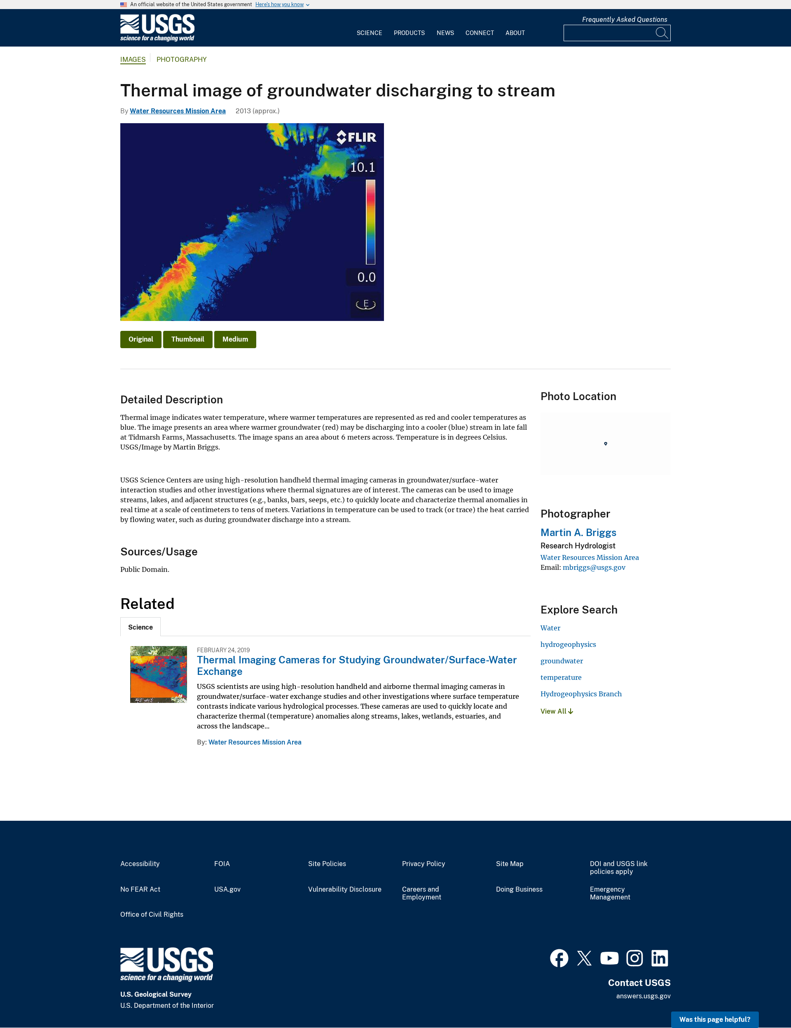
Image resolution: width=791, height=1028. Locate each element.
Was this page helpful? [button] (715, 1019)
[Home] (157, 40)
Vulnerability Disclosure (344, 889)
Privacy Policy (423, 864)
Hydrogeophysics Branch (581, 694)
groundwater (562, 661)
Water (550, 628)
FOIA (222, 864)
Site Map (510, 864)
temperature (561, 677)
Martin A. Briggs (578, 532)
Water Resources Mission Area (178, 111)
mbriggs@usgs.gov (594, 567)
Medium (235, 339)
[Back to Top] (761, 998)
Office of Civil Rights (151, 914)
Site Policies (327, 864)
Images (133, 59)
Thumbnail (187, 339)
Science (369, 33)
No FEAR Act (140, 889)
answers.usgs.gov (643, 996)
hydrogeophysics (568, 644)
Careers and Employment (421, 893)
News (445, 33)
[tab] (140, 626)
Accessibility (140, 864)
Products (409, 33)
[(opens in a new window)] (559, 957)
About (515, 33)
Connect (480, 33)
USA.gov (227, 889)
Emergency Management (610, 893)
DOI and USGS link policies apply (619, 868)
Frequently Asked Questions (624, 19)
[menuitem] (369, 28)
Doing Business (519, 889)
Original (141, 339)
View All (554, 711)
